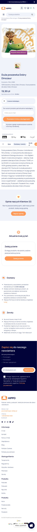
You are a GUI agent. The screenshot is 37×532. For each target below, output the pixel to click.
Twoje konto (5, 460)
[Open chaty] (31, 525)
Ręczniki (4, 490)
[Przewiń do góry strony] (3, 144)
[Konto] (21, 8)
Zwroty (3, 474)
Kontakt (3, 434)
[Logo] (6, 8)
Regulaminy (5, 464)
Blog (2, 445)
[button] (18, 66)
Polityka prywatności (8, 452)
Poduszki (4, 486)
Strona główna (5, 18)
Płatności (4, 471)
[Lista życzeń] (25, 8)
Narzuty (3, 508)
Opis (9, 144)
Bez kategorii (14, 18)
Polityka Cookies (6, 448)
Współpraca (5, 441)
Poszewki (4, 512)
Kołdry (3, 493)
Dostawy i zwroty (19, 144)
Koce (3, 501)
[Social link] (2, 422)
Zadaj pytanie (18, 258)
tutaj (5, 302)
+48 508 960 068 (6, 416)
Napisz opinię (18, 214)
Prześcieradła (5, 505)
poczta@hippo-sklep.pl (9, 411)
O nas (3, 431)
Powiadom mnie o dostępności (18, 119)
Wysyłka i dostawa (7, 467)
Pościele (4, 482)
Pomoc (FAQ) (5, 438)
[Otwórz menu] (3, 14)
